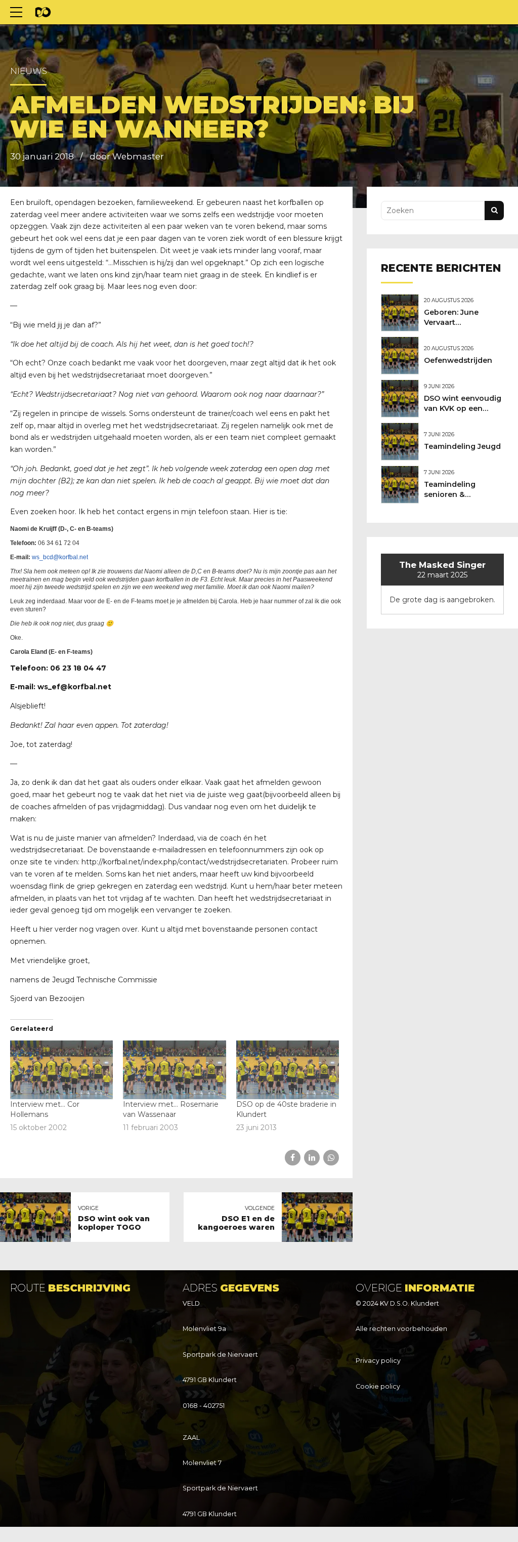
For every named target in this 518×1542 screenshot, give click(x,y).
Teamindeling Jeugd (462, 446)
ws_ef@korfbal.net (74, 686)
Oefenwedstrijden (458, 360)
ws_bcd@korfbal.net (60, 557)
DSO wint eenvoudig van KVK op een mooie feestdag (462, 408)
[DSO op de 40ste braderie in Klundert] (287, 1069)
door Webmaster (127, 156)
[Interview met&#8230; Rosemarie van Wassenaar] (174, 1069)
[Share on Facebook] (292, 1157)
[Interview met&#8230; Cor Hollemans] (61, 1069)
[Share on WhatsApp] (331, 1157)
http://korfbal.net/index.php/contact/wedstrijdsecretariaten (184, 861)
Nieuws (28, 71)
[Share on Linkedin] (312, 1157)
